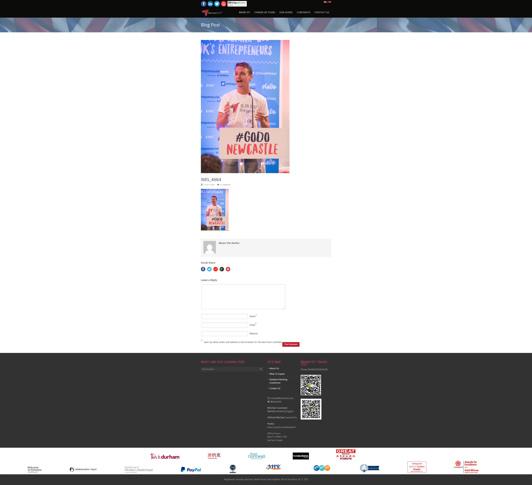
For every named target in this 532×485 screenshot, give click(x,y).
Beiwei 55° (244, 12)
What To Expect (277, 374)
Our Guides (286, 12)
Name (252, 316)
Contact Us (321, 12)
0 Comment (225, 185)
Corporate (303, 12)
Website (254, 333)
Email (252, 325)
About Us (274, 368)
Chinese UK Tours (264, 12)
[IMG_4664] (266, 106)
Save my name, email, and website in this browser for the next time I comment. (243, 342)
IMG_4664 (211, 179)
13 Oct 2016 (209, 185)
